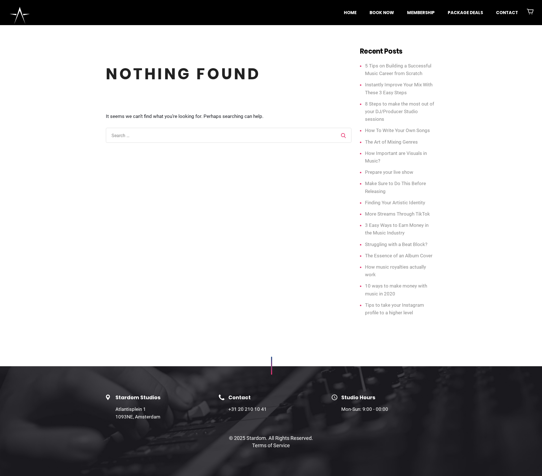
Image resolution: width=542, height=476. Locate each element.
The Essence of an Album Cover (398, 255)
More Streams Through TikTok (397, 214)
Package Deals (465, 13)
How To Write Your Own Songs (397, 130)
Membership (421, 13)
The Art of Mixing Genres (391, 142)
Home (350, 13)
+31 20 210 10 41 (247, 409)
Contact (507, 13)
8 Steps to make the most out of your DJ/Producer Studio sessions (399, 111)
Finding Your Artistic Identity (395, 202)
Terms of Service (271, 445)
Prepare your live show (389, 172)
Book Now (382, 13)
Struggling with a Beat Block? (396, 244)
